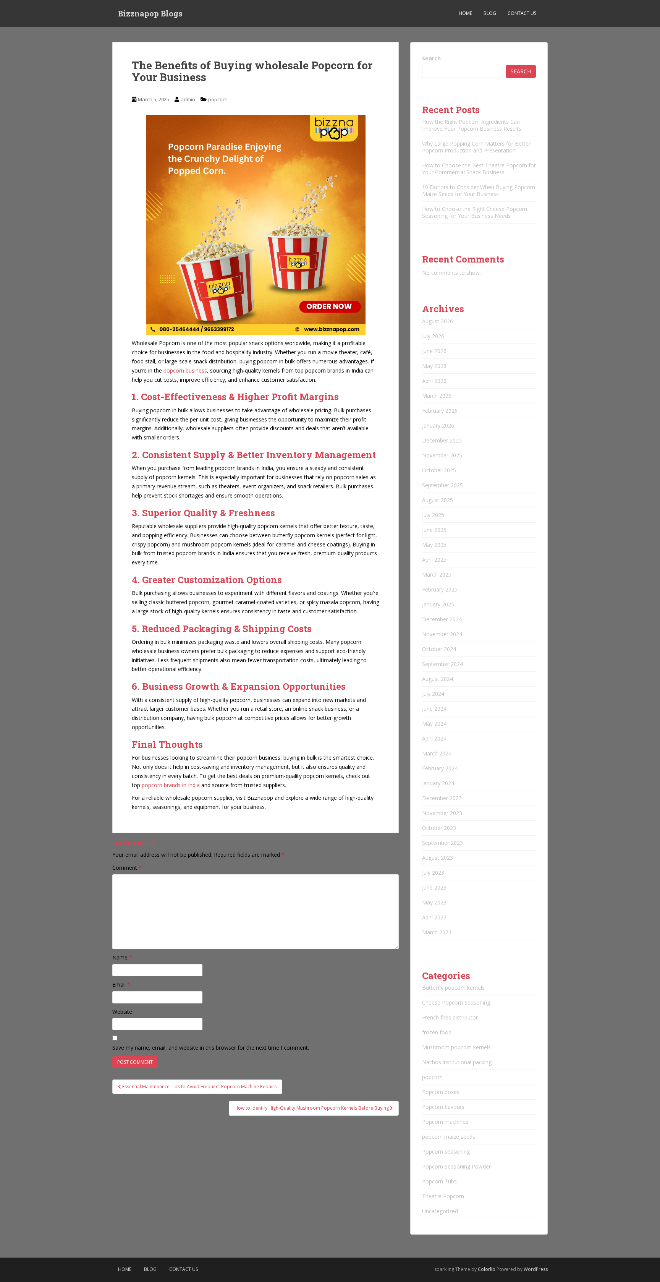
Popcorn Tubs (439, 1181)
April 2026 (434, 380)
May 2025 (434, 544)
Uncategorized (440, 1211)
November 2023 (442, 813)
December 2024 (442, 619)
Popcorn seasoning (446, 1151)
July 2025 (433, 515)
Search (431, 58)
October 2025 (439, 470)
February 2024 (440, 768)
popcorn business (185, 370)
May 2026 (434, 366)
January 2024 (438, 783)
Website (122, 1011)
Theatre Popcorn (443, 1196)
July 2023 (433, 872)
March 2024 (436, 753)
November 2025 (442, 455)
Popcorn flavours (443, 1106)
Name (122, 957)
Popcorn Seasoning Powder (456, 1166)
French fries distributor (450, 1017)
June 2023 (434, 887)
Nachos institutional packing (457, 1062)
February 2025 (440, 589)
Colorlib (486, 1269)
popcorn (218, 99)
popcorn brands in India (171, 785)
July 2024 (433, 693)
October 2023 (439, 827)
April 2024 (434, 738)
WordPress (536, 1269)
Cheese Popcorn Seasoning (456, 1002)
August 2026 (437, 321)
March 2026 (436, 395)
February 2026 (440, 410)
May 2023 (434, 902)
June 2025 (434, 529)
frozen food (436, 1032)
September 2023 (442, 842)
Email (121, 984)
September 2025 (442, 485)
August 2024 (437, 678)
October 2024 (439, 649)
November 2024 (442, 634)
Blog (490, 13)
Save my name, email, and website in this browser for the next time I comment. (210, 1047)
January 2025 (438, 604)
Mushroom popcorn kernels (456, 1047)
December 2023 (442, 798)
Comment (127, 867)
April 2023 (434, 917)
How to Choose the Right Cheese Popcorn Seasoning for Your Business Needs (474, 212)
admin (188, 99)
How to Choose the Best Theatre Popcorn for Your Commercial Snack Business (479, 169)
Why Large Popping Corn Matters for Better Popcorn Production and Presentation (476, 147)
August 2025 (437, 500)
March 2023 (436, 932)
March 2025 (436, 574)
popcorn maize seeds (448, 1136)
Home (465, 13)
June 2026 (434, 351)
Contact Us (522, 13)
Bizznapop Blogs (150, 13)
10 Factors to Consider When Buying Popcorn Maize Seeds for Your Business (478, 190)
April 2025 (434, 559)
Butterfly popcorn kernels (453, 987)
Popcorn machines (445, 1121)
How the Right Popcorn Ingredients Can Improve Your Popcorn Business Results (471, 125)
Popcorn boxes (440, 1092)
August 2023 (437, 857)
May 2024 (434, 723)
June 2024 (434, 708)
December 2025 (442, 440)
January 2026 (438, 425)
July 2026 (433, 336)
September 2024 (442, 664)
